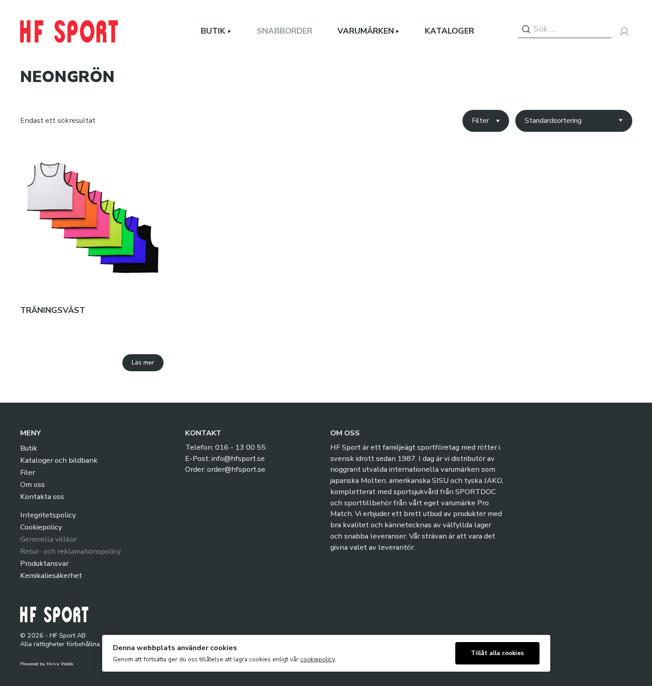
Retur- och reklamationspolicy (70, 551)
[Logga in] (624, 31)
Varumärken (365, 31)
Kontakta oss (42, 496)
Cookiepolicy (41, 527)
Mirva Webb (60, 663)
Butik (213, 31)
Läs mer (143, 362)
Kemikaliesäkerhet (51, 575)
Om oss (32, 484)
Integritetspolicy (48, 515)
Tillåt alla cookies (497, 653)
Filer (27, 472)
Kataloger (449, 31)
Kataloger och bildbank (59, 460)
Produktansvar (44, 563)
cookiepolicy (317, 659)
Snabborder (284, 31)
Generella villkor (48, 539)
